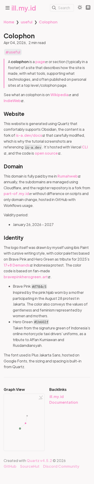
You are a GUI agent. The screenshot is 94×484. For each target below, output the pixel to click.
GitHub (10, 466)
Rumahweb (67, 176)
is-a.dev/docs (29, 135)
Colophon (48, 21)
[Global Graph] (41, 398)
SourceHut (29, 466)
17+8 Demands (17, 265)
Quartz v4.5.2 (39, 460)
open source (46, 153)
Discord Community (61, 466)
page (40, 61)
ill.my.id (23, 8)
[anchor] (28, 114)
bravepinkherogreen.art (26, 276)
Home (9, 21)
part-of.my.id (16, 193)
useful (26, 21)
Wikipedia (59, 94)
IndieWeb (12, 100)
